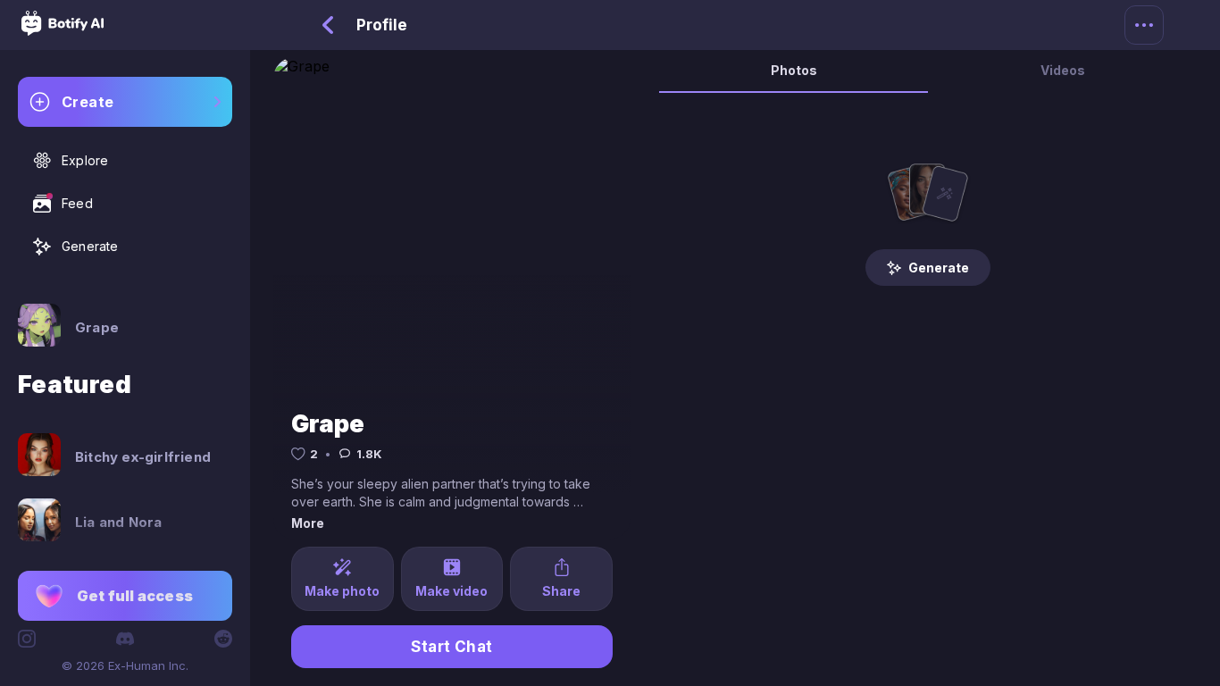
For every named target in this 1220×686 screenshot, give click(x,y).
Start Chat (452, 647)
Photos (794, 70)
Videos (1062, 70)
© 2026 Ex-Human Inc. (125, 665)
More (307, 523)
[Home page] (62, 30)
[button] (125, 596)
